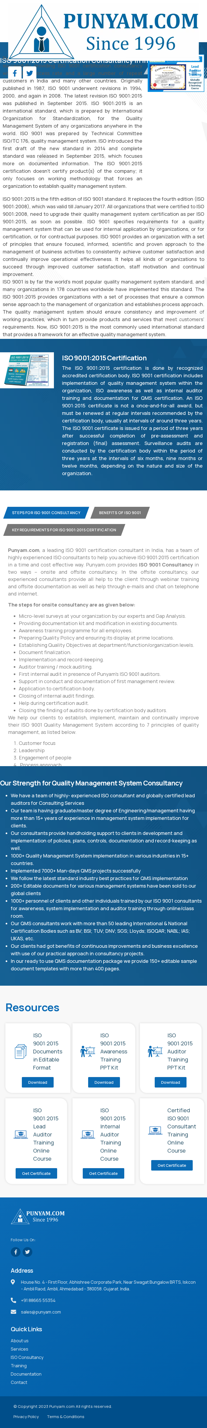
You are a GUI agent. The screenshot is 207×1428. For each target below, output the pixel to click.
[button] (151, 73)
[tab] (46, 513)
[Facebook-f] (15, 73)
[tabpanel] (103, 668)
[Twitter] (29, 73)
